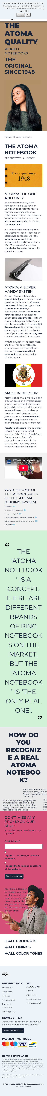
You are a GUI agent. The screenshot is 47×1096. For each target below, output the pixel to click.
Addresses (31, 995)
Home (8, 137)
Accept (20, 15)
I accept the (23, 867)
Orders (30, 991)
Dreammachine (25, 1086)
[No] (43, 9)
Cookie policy (8, 1011)
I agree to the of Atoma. (22, 857)
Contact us (22, 1069)
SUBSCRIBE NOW (13, 1030)
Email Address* (12, 841)
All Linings (19, 947)
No (28, 15)
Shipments (7, 987)
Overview (8, 506)
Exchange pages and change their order (19, 517)
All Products (22, 941)
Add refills (8, 525)
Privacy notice (8, 1000)
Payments (7, 992)
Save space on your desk (14, 510)
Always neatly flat (11, 514)
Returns (6, 996)
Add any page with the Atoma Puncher (19, 521)
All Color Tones (25, 953)
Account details (34, 999)
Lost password (34, 1003)
